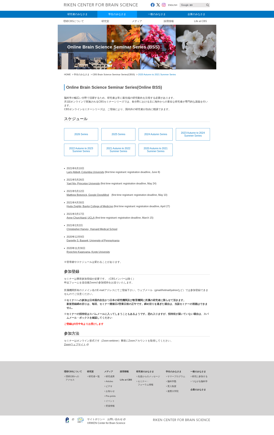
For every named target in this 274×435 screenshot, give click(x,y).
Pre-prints (111, 396)
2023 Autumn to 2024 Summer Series (193, 134)
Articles (109, 381)
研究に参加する (200, 376)
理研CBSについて (73, 21)
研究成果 (110, 376)
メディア (137, 21)
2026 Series (81, 134)
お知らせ (110, 391)
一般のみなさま (157, 14)
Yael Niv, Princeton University (83, 183)
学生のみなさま (117, 14)
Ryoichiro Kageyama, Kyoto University (88, 252)
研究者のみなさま (77, 14)
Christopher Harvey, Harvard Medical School (92, 229)
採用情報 (169, 21)
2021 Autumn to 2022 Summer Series (118, 150)
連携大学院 (173, 391)
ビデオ (109, 386)
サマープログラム (176, 376)
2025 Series (118, 134)
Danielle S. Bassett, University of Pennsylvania (93, 240)
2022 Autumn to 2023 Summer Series (81, 150)
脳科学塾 (171, 381)
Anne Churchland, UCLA (81, 217)
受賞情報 (110, 406)
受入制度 (171, 386)
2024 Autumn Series (155, 134)
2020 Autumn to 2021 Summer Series (156, 150)
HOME (67, 74)
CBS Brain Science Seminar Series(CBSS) (114, 74)
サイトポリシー (96, 419)
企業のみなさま (196, 14)
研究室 (105, 21)
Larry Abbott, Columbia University (85, 172)
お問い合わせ (115, 419)
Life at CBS (200, 21)
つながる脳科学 (200, 381)
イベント (110, 401)
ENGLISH (172, 5)
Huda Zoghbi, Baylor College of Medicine (90, 206)
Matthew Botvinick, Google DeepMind (88, 195)
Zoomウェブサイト (75, 344)
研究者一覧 (94, 376)
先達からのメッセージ (149, 376)
